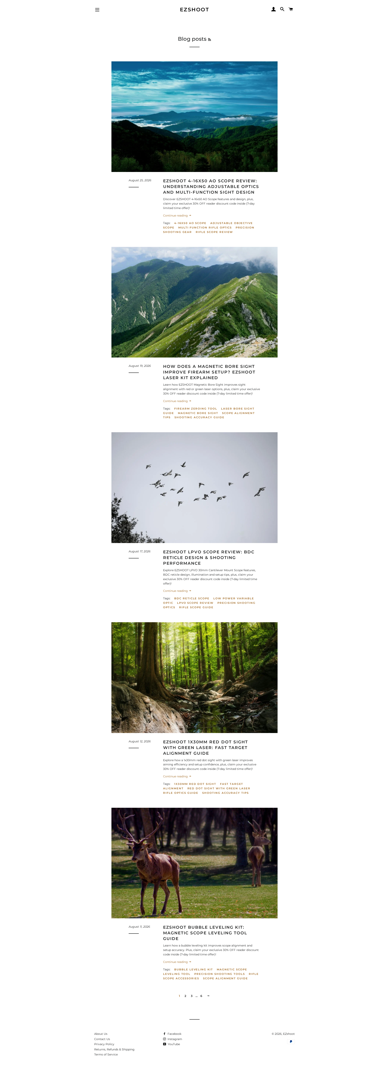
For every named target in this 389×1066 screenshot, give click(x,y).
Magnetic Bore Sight (198, 413)
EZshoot (194, 9)
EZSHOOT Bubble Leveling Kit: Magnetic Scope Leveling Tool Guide (205, 933)
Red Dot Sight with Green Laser (219, 788)
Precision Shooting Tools (219, 973)
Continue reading (176, 215)
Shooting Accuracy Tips (225, 792)
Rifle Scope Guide (196, 607)
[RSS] (209, 40)
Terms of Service (106, 1054)
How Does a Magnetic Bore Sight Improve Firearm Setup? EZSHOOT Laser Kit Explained (209, 372)
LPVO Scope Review (195, 602)
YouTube (173, 1044)
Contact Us (102, 1039)
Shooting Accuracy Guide (199, 417)
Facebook (174, 1034)
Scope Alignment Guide (225, 978)
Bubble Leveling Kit (193, 969)
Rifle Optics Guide (180, 792)
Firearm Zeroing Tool (195, 408)
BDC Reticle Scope (191, 598)
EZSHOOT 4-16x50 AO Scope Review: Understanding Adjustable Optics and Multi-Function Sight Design (211, 186)
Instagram (174, 1039)
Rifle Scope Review (214, 232)
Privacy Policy (104, 1044)
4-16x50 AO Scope (190, 223)
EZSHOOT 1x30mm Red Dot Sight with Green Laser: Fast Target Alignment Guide (205, 747)
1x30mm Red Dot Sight (195, 783)
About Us (100, 1034)
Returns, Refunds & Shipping (114, 1049)
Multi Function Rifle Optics (205, 227)
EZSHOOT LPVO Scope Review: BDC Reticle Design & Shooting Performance (208, 558)
